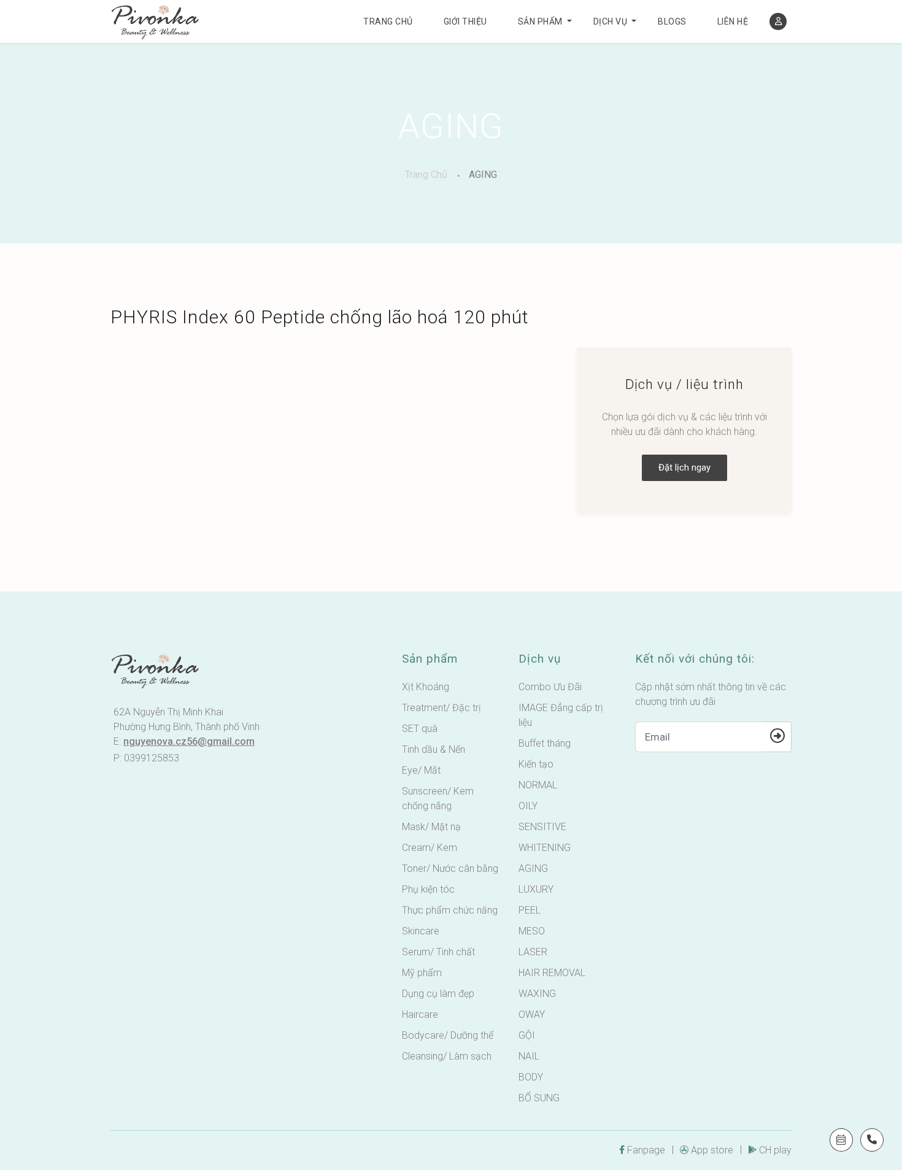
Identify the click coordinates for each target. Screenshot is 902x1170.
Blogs (672, 21)
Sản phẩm (540, 21)
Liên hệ (733, 21)
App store (712, 1150)
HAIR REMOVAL (551, 973)
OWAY (531, 1014)
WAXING (537, 993)
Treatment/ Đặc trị (441, 708)
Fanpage (646, 1150)
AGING (483, 174)
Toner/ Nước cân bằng (450, 868)
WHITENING (544, 847)
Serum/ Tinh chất (438, 952)
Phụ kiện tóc (428, 889)
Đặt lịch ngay (684, 467)
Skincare (420, 931)
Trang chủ (388, 21)
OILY (528, 806)
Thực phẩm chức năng (450, 910)
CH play (775, 1150)
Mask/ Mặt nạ (431, 827)
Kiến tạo (535, 764)
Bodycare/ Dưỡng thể (447, 1035)
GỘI (526, 1035)
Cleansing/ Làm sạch (446, 1056)
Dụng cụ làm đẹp (438, 993)
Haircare (420, 1014)
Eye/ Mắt (421, 770)
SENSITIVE (542, 827)
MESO (531, 931)
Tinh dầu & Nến (433, 749)
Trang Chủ (426, 174)
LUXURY (535, 889)
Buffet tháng (544, 743)
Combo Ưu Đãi (550, 687)
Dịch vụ (610, 21)
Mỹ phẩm (422, 973)
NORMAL (537, 785)
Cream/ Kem (429, 847)
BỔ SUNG (539, 1098)
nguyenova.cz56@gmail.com (189, 741)
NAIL (528, 1056)
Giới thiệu (465, 21)
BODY (530, 1077)
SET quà (420, 728)
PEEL (529, 910)
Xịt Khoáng (425, 687)
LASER (532, 952)
